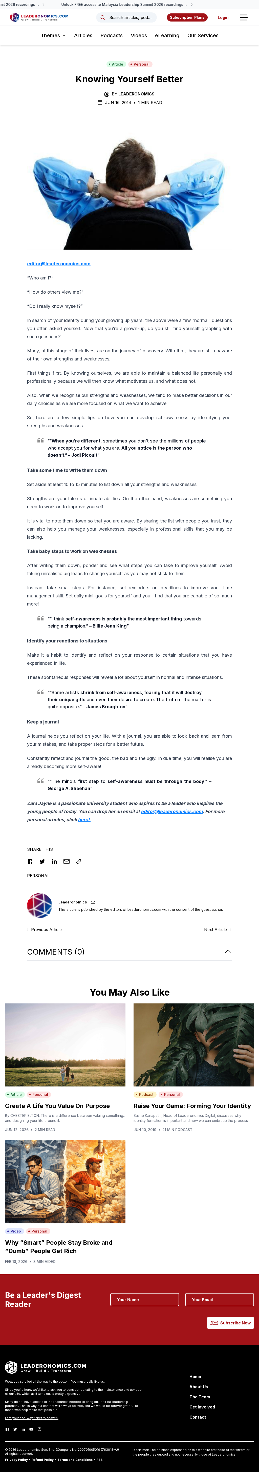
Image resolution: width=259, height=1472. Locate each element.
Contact (197, 1417)
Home (195, 1376)
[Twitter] (15, 1429)
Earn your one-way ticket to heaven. (31, 1418)
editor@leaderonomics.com (59, 263)
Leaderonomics (136, 93)
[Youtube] (31, 1429)
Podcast (146, 1094)
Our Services (203, 35)
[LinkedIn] (23, 1429)
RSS (99, 1460)
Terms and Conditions (75, 1460)
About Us (198, 1386)
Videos (139, 35)
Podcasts (111, 35)
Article (117, 64)
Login (223, 17)
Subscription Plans (187, 17)
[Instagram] (39, 1429)
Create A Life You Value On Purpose (57, 1106)
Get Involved (202, 1406)
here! (84, 819)
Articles (83, 35)
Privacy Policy (16, 1460)
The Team (199, 1396)
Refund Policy (43, 1460)
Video (16, 1231)
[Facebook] (7, 1429)
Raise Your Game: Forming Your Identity (192, 1106)
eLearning (167, 35)
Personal (141, 64)
